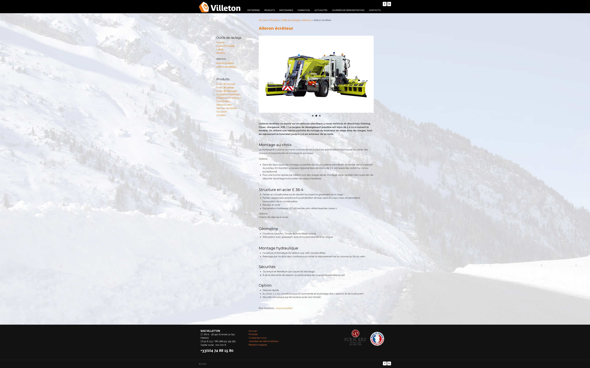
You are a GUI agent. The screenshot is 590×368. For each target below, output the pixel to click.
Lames (219, 49)
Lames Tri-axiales (225, 46)
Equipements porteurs (228, 94)
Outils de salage (225, 87)
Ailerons (306, 20)
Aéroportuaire (224, 104)
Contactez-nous (257, 337)
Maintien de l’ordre (226, 108)
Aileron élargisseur (226, 66)
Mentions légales (258, 344)
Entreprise (254, 10)
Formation (304, 10)
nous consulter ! (284, 308)
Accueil (263, 20)
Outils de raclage (290, 20)
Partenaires (286, 10)
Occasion (221, 111)
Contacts (374, 10)
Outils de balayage (226, 91)
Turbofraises (223, 101)
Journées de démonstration (348, 10)
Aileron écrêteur (225, 63)
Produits (269, 10)
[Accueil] (219, 7)
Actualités (321, 10)
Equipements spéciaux (228, 97)
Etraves (220, 42)
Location (221, 115)
